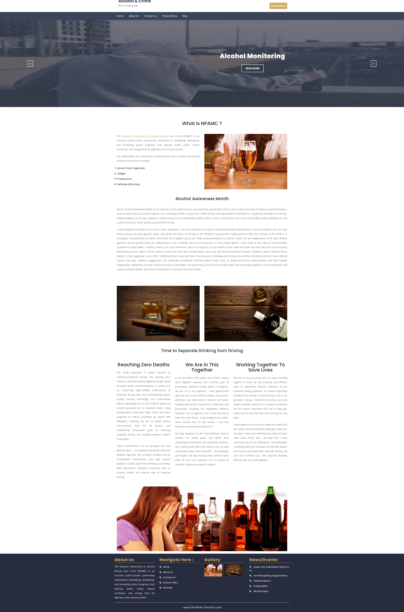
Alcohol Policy (261, 591)
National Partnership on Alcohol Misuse (145, 136)
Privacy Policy (169, 16)
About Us (134, 16)
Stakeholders (261, 586)
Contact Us (150, 16)
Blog (185, 16)
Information (278, 5)
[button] (30, 63)
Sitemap (167, 587)
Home (120, 16)
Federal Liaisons (262, 580)
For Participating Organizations (270, 575)
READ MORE (221, 68)
